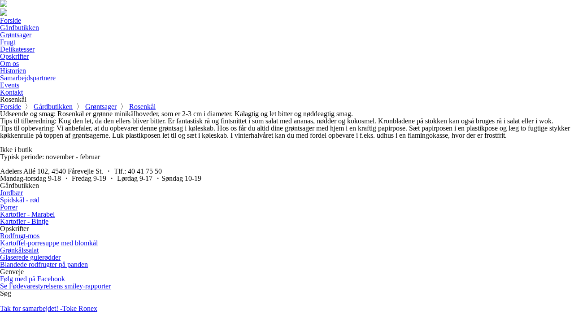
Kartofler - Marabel (27, 214)
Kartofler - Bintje (24, 221)
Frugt (7, 42)
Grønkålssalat (19, 250)
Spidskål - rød (19, 200)
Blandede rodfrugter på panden (44, 264)
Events (9, 85)
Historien (13, 70)
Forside (10, 20)
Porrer (8, 207)
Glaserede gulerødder (30, 257)
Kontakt (11, 92)
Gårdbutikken (19, 27)
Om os (9, 63)
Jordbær (11, 192)
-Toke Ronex (48, 308)
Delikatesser (17, 49)
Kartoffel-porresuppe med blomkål (49, 243)
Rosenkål (142, 106)
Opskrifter (14, 56)
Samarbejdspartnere (28, 78)
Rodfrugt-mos (19, 236)
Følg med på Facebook (32, 279)
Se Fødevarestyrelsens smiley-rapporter (55, 286)
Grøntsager (15, 35)
